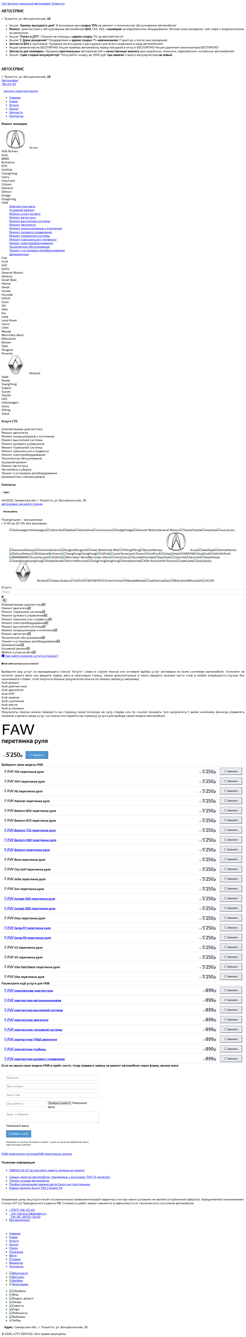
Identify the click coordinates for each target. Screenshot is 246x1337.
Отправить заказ (18, 1133)
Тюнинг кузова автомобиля (29, 1180)
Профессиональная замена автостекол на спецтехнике (50, 1184)
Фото (13, 1255)
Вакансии (16, 1262)
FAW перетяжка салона (54, 1153)
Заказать (38, 755)
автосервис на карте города (22, 504)
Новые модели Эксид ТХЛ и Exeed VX (35, 1188)
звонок (20, 91)
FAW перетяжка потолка (19, 1153)
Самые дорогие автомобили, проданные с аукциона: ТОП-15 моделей (60, 1177)
